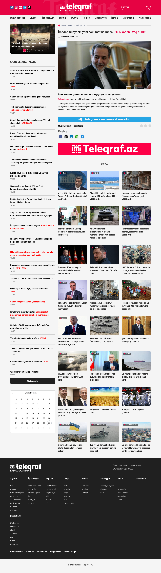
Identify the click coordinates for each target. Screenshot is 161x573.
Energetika (32, 489)
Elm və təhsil (51, 489)
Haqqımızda (55, 552)
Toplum (63, 17)
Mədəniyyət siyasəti (107, 486)
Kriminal (85, 489)
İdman (114, 17)
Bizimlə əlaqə (70, 552)
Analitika (13, 510)
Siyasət (33, 17)
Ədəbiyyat (104, 489)
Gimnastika (121, 489)
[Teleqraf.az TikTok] (29, 7)
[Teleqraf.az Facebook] (12, 7)
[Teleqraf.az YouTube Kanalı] (104, 149)
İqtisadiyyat (48, 17)
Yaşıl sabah (145, 17)
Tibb (47, 496)
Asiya (66, 493)
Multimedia (128, 17)
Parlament (14, 496)
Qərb (12, 537)
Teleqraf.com (63, 99)
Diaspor (13, 489)
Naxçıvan (14, 544)
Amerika (67, 489)
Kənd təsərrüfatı (34, 486)
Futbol (120, 500)
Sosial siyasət (51, 486)
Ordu (12, 486)
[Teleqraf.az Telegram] (25, 7)
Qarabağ (13, 507)
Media (48, 500)
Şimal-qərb (14, 527)
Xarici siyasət (15, 500)
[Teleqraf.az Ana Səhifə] (76, 7)
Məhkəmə (85, 486)
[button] (24, 50)
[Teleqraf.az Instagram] (16, 7)
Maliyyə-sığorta (34, 493)
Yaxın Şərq (68, 496)
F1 (118, 486)
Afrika (66, 486)
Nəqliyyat (31, 500)
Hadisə (86, 17)
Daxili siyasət (15, 503)
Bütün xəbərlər (17, 17)
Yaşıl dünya (50, 493)
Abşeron (13, 534)
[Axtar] (147, 7)
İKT (29, 496)
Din (47, 503)
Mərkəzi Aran (15, 523)
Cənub (12, 541)
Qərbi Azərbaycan (17, 493)
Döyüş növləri (122, 493)
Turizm (30, 503)
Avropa (67, 500)
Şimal (12, 530)
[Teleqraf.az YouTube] (20, 7)
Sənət (102, 493)
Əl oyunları (121, 496)
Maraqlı (85, 493)
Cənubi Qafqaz (69, 503)
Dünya (74, 17)
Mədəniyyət (101, 17)
